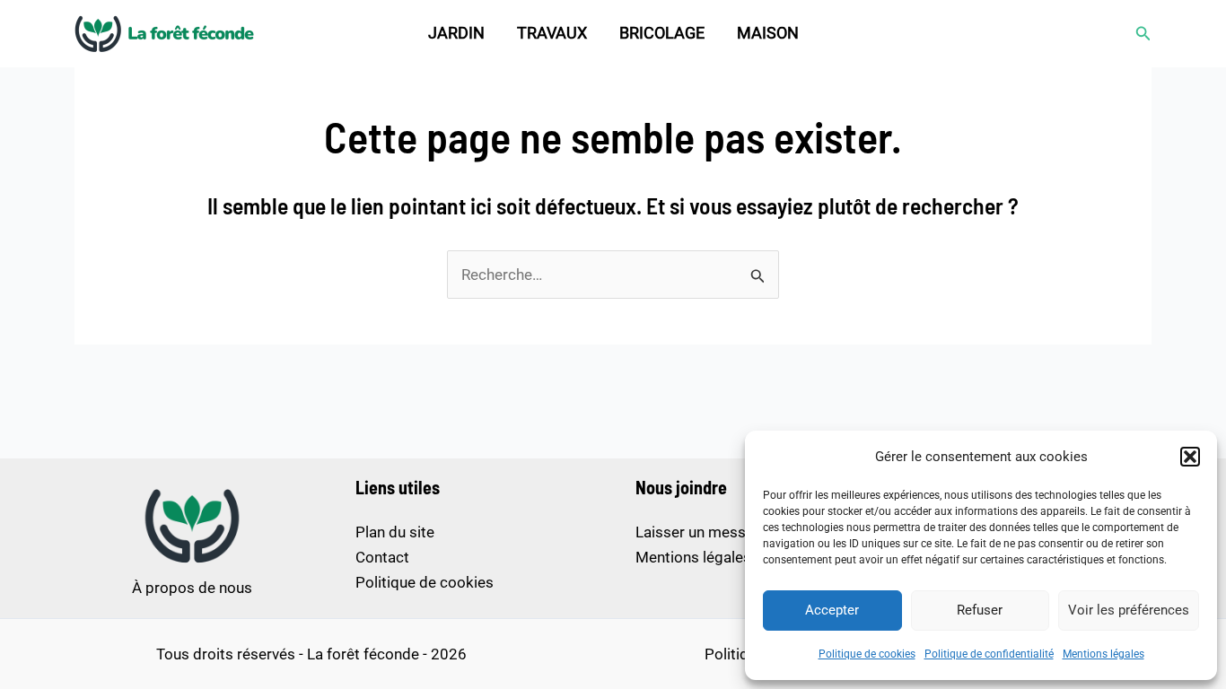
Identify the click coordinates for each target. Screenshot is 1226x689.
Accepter (832, 610)
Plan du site (394, 532)
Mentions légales (1103, 654)
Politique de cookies (867, 654)
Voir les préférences (1128, 610)
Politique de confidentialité (989, 654)
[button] (1190, 457)
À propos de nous (192, 588)
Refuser (980, 610)
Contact (382, 557)
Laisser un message (703, 532)
